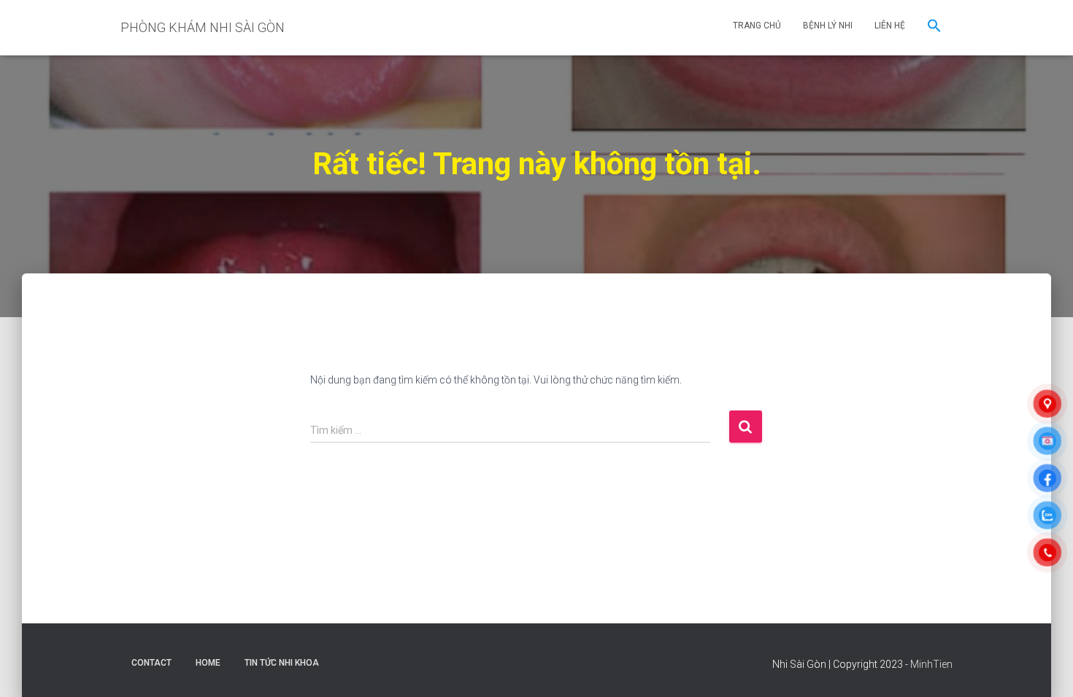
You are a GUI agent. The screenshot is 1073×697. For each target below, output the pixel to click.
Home (208, 663)
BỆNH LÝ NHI (828, 25)
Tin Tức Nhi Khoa (282, 663)
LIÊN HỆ (889, 25)
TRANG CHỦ (757, 25)
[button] (934, 27)
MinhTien (931, 664)
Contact (151, 663)
